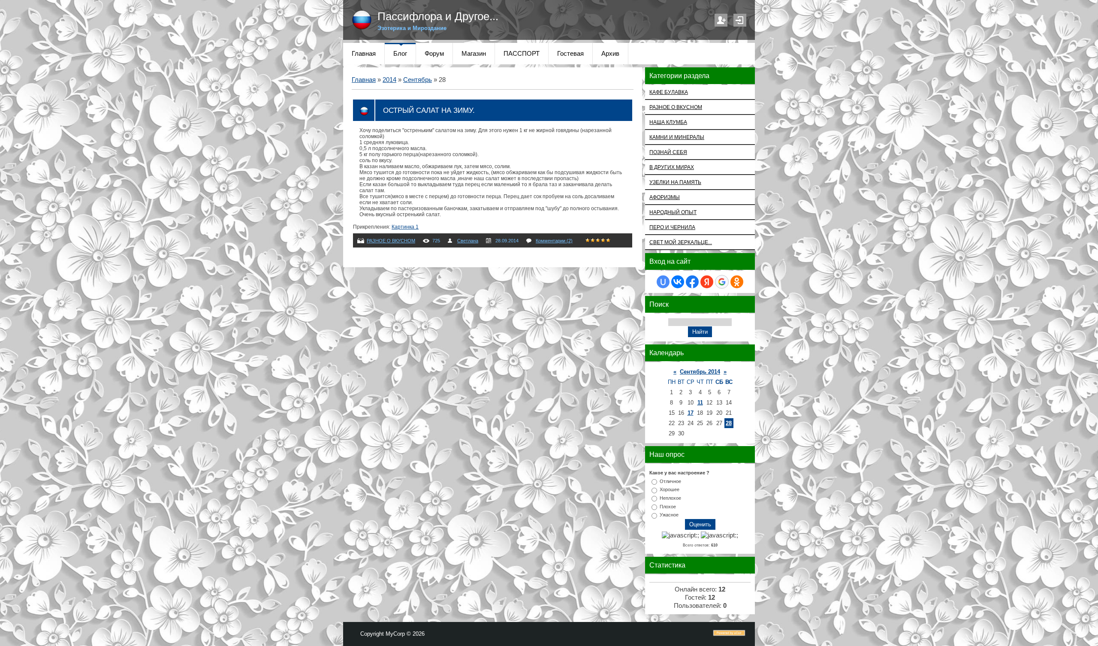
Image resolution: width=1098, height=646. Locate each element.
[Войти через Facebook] (692, 281)
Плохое (668, 506)
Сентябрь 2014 (700, 371)
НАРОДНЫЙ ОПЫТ (673, 212)
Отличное (670, 480)
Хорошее (669, 489)
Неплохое (670, 498)
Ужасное (669, 514)
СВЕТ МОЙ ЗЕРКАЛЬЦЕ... (680, 242)
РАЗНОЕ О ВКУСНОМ (391, 240)
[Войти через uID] (663, 281)
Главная (364, 79)
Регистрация (721, 20)
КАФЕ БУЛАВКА (668, 92)
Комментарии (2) (554, 240)
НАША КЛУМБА (668, 122)
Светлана (467, 240)
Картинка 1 (405, 227)
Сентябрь (417, 79)
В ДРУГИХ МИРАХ (671, 167)
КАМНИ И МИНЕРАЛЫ (676, 137)
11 (700, 402)
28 (729, 423)
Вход (739, 20)
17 (691, 413)
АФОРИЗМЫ (664, 197)
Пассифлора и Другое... (437, 16)
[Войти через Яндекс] (706, 281)
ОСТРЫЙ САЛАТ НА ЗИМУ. (429, 110)
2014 (389, 79)
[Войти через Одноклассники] (736, 281)
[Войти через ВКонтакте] (677, 281)
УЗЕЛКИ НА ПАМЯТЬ (675, 182)
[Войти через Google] (722, 282)
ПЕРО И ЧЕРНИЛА (672, 227)
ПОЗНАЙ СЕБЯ (668, 152)
